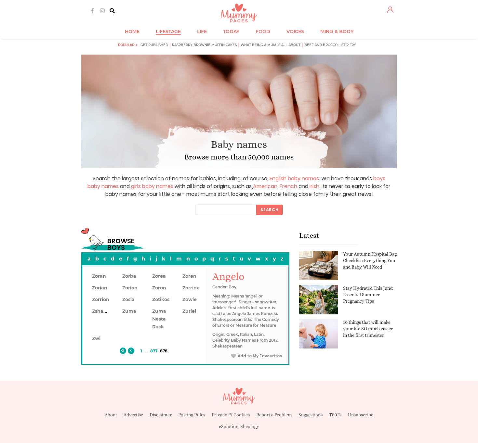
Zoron (159, 288)
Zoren (189, 276)
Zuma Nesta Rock (159, 319)
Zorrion (100, 299)
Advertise (133, 414)
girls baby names (152, 186)
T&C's (335, 414)
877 (153, 350)
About (111, 414)
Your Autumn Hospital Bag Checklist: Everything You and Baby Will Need (370, 260)
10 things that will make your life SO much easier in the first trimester (368, 328)
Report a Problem (274, 414)
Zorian (99, 288)
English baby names (294, 178)
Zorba (129, 276)
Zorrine (191, 288)
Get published (154, 45)
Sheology (249, 426)
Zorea (159, 276)
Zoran (99, 276)
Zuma (129, 311)
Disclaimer (161, 414)
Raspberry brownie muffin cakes (204, 45)
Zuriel (189, 311)
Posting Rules (191, 414)
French (288, 186)
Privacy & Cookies (231, 414)
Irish (314, 186)
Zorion (130, 288)
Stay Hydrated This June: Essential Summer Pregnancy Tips (368, 294)
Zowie (189, 299)
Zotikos (160, 299)
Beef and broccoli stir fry (330, 45)
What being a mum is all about (270, 45)
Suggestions (311, 414)
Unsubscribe (360, 414)
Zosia (128, 299)
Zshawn (101, 311)
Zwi (96, 338)
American (265, 186)
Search (269, 209)
